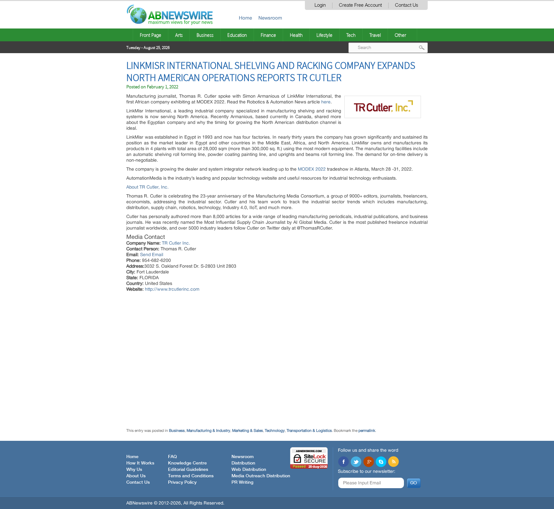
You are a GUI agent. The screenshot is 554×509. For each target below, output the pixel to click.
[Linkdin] (368, 462)
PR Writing (242, 482)
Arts (179, 35)
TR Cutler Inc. (176, 243)
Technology (275, 430)
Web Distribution (248, 469)
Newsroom (270, 17)
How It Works (140, 463)
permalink (366, 430)
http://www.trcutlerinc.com (172, 289)
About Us (136, 476)
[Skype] (380, 462)
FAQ (172, 457)
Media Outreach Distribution (260, 476)
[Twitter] (355, 462)
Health (296, 35)
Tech (351, 35)
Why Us (134, 469)
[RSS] (393, 462)
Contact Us (406, 5)
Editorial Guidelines (188, 469)
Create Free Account (360, 5)
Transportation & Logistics (309, 430)
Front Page (150, 35)
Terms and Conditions (191, 476)
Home (245, 17)
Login (320, 5)
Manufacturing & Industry (208, 430)
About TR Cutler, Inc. (147, 187)
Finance (268, 35)
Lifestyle (324, 35)
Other (400, 35)
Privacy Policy (182, 482)
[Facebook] (343, 462)
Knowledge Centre (187, 463)
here (326, 101)
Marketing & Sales (247, 430)
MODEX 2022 (312, 169)
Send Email (151, 254)
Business (205, 35)
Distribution (243, 463)
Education (237, 35)
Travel (375, 35)
